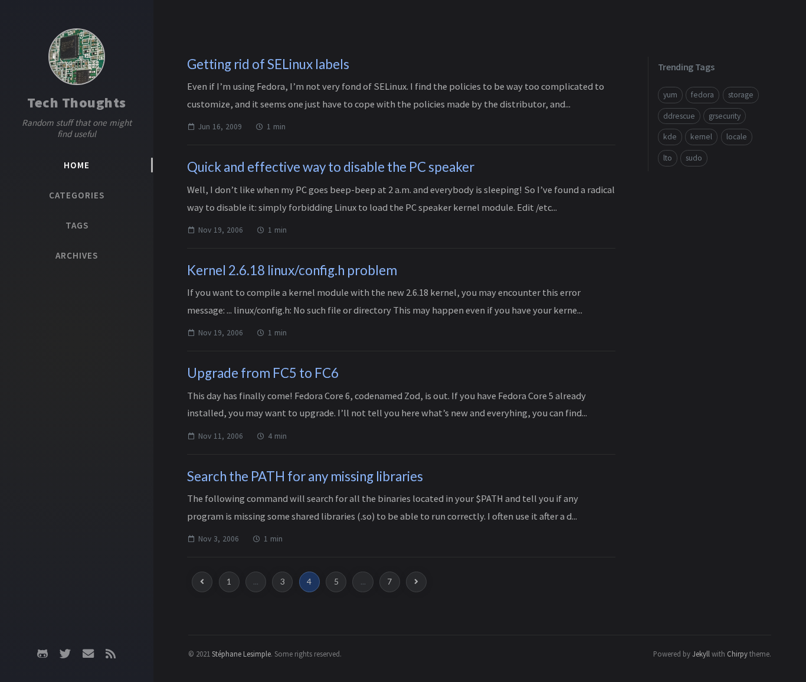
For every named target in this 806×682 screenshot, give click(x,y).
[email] (88, 653)
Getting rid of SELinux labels (268, 64)
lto (667, 158)
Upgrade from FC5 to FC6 (263, 373)
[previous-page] (202, 582)
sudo (694, 158)
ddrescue (679, 116)
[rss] (110, 653)
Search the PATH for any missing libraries (305, 476)
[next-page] (416, 582)
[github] (42, 653)
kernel (701, 137)
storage (740, 95)
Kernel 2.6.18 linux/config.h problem (292, 270)
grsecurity (725, 116)
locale (736, 137)
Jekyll (701, 653)
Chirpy (737, 653)
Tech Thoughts (76, 102)
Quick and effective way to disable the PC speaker (330, 167)
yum (670, 95)
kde (670, 137)
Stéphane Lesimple (241, 653)
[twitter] (65, 653)
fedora (702, 95)
